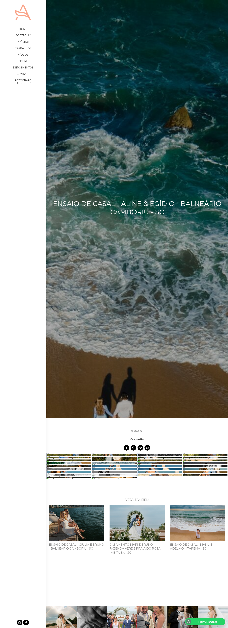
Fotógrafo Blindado (23, 82)
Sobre (23, 61)
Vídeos (23, 54)
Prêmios (23, 42)
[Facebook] (26, 622)
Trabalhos (23, 48)
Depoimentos (23, 67)
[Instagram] (20, 622)
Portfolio (23, 35)
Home (23, 29)
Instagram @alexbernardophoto (137, 586)
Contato (23, 74)
